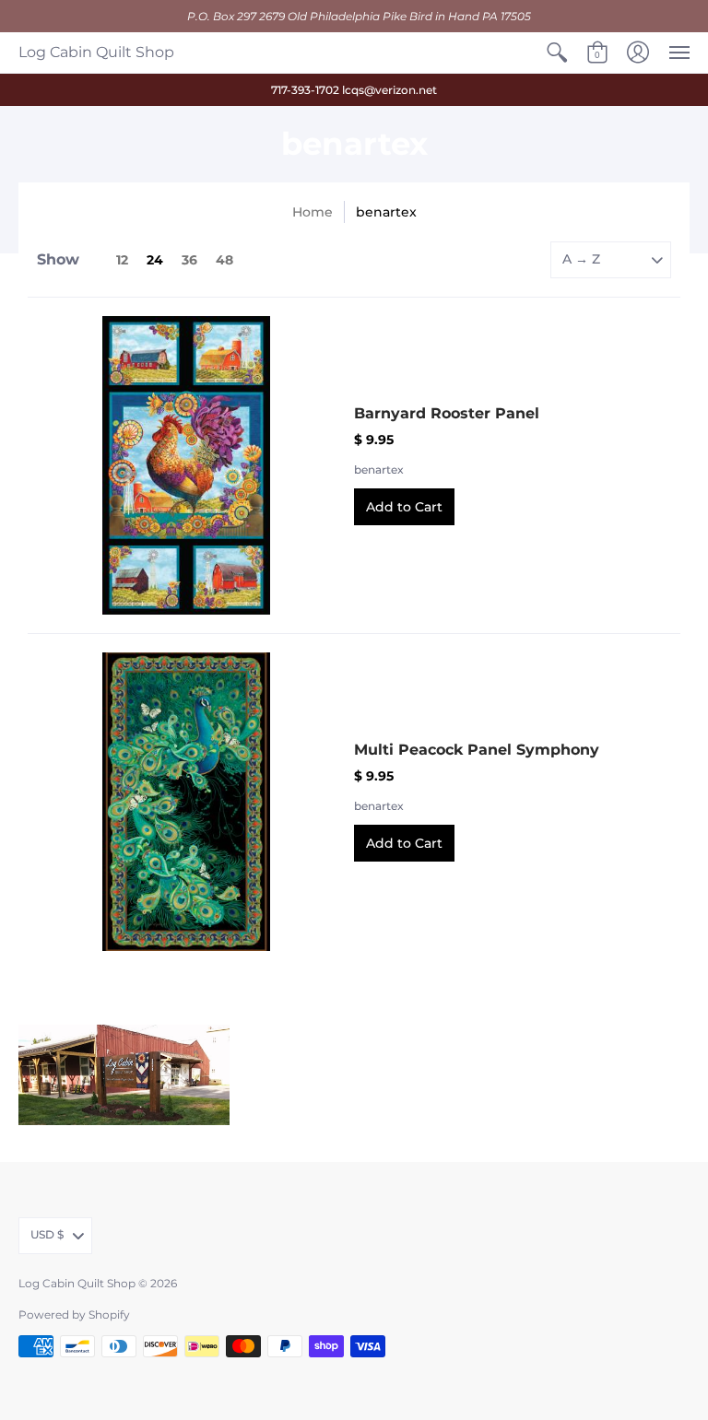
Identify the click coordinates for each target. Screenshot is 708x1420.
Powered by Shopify (74, 1314)
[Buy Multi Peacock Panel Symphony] (186, 801)
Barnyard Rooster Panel (446, 413)
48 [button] (224, 260)
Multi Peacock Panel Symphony (476, 749)
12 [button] (122, 260)
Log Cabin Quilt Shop (96, 52)
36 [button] (189, 260)
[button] (557, 52)
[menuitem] (557, 52)
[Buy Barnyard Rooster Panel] (186, 465)
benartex (379, 469)
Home (312, 212)
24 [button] (155, 260)
